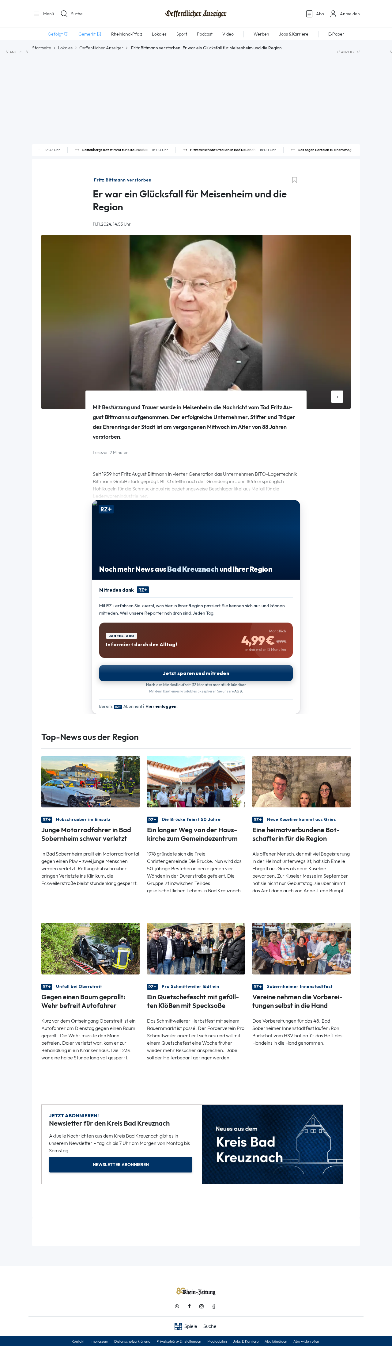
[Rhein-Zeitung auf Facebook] (189, 1306)
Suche (77, 14)
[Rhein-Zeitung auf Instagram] (201, 1306)
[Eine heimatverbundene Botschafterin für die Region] (301, 781)
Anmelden (350, 14)
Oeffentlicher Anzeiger (101, 48)
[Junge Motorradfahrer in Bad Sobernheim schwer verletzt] (90, 781)
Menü (48, 14)
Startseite (41, 48)
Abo (320, 14)
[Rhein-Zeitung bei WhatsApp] (177, 1306)
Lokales (65, 48)
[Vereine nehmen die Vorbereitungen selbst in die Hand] (301, 948)
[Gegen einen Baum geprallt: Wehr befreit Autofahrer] (90, 948)
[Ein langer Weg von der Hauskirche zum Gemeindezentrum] (196, 781)
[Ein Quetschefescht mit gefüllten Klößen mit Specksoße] (196, 948)
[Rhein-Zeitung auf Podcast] (214, 1306)
